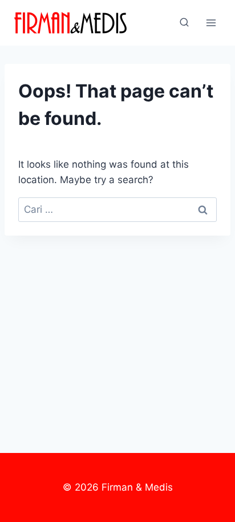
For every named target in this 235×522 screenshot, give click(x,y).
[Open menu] (210, 22)
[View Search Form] (184, 23)
